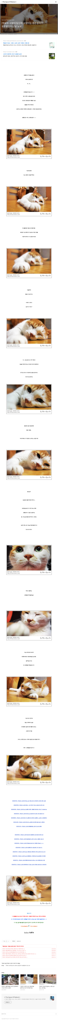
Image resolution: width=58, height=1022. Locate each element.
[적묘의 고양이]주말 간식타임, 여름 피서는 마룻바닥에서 (12, 948)
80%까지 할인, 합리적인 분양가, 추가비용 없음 (15, 56)
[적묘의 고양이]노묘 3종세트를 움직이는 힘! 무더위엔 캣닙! (13, 952)
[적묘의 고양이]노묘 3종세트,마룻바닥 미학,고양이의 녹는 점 (13, 955)
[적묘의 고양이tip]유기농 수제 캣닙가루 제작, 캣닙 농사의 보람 (14, 957)
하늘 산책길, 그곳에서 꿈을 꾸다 (8, 1016)
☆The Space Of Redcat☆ (9, 2)
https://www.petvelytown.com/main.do (13, 40)
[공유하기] (7, 941)
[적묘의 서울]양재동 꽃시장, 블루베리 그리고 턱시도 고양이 (13, 950)
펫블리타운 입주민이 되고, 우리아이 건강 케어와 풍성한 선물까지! (19, 45)
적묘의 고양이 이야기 (12, 946)
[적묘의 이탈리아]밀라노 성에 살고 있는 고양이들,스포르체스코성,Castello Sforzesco (18, 953)
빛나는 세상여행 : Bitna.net (7, 1019)
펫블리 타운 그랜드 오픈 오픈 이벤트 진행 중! (16, 43)
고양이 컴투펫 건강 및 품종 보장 (12, 54)
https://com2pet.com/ (9, 51)
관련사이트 (4, 1014)
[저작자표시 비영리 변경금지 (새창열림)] (19, 941)
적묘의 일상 (5, 946)
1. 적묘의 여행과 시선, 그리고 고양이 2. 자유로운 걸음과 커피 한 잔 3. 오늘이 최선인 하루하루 (25, 999)
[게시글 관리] (8, 941)
